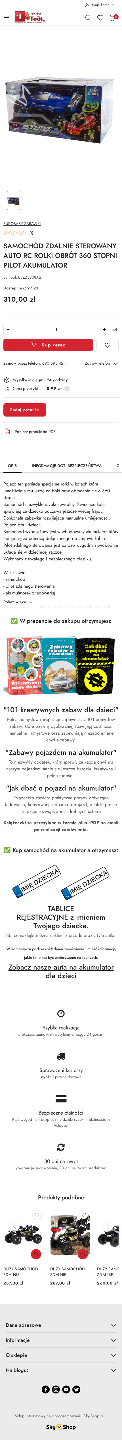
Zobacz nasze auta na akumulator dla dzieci (61, 971)
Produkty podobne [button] (61, 1197)
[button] (18, 232)
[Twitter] (76, 1389)
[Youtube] (66, 1389)
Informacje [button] (18, 1340)
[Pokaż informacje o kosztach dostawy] (67, 388)
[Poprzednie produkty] (14, 1226)
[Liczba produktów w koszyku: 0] (112, 17)
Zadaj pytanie (24, 410)
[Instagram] (56, 1389)
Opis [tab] (12, 465)
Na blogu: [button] (17, 1370)
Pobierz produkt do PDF (35, 431)
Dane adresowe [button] (23, 1325)
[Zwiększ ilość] (104, 329)
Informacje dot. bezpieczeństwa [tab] (67, 465)
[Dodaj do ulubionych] (107, 345)
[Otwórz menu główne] (6, 17)
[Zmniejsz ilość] (8, 329)
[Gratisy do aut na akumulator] (61, 882)
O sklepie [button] (16, 1355)
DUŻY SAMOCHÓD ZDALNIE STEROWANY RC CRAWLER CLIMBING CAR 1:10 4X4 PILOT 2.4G (89, 1271)
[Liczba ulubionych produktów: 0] (100, 17)
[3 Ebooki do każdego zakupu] (61, 666)
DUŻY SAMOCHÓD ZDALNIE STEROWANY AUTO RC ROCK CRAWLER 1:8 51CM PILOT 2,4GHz (41, 1271)
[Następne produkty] (108, 1226)
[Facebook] (46, 1389)
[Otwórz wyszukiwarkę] (88, 17)
